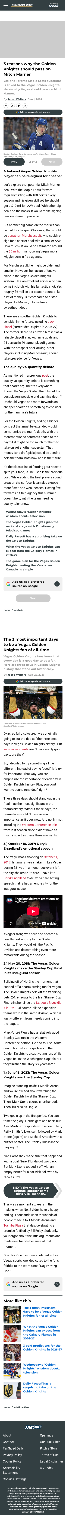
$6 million (15, 251)
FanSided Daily (13, 1448)
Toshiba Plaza (13, 1225)
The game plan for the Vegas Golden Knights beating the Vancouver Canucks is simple (33, 565)
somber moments (16, 749)
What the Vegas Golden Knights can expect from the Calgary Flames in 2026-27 (33, 551)
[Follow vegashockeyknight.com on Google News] (57, 584)
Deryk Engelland (15, 878)
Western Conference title (39, 825)
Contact (8, 1442)
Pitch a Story (49, 1448)
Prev (14, 162)
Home (7, 610)
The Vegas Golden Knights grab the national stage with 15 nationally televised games (32, 526)
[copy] (25, 105)
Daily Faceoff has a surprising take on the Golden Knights (34, 538)
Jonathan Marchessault (24, 235)
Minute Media (20, 1488)
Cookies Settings (14, 1479)
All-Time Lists (21, 1407)
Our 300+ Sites (50, 1442)
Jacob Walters (17, 99)
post (45, 375)
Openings (46, 1435)
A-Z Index (46, 1468)
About (7, 1435)
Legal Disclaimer (51, 1461)
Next (52, 162)
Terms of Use (49, 1455)
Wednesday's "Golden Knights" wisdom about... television (29, 514)
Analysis (18, 610)
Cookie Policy (12, 1461)
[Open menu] (6, 5)
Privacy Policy (12, 1455)
